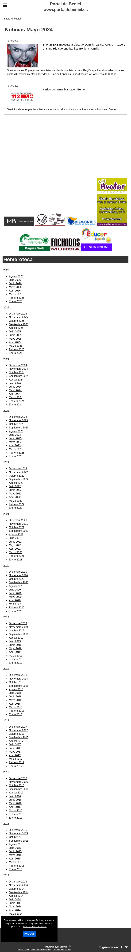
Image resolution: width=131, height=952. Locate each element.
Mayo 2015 (15, 855)
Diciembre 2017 (18, 726)
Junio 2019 (15, 645)
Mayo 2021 (15, 545)
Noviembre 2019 (18, 627)
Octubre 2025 (16, 320)
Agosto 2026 (16, 276)
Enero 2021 (15, 559)
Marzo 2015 (15, 862)
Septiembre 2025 (18, 324)
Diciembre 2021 (18, 520)
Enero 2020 (15, 611)
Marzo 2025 (15, 345)
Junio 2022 (15, 490)
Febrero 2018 (16, 710)
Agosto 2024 (16, 379)
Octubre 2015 (16, 837)
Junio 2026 (15, 283)
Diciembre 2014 (18, 881)
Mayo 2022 (15, 493)
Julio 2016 (15, 796)
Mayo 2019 (15, 648)
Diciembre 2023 (18, 417)
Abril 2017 (15, 755)
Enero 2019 (15, 662)
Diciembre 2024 (18, 365)
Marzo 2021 (15, 552)
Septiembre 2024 (18, 376)
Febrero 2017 (16, 762)
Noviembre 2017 (18, 730)
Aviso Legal (23, 949)
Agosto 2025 (16, 327)
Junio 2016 (15, 799)
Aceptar (29, 933)
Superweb (62, 947)
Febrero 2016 (16, 814)
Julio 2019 (15, 641)
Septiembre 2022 (18, 479)
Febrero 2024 (16, 401)
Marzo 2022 (15, 500)
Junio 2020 (15, 593)
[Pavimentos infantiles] (34, 249)
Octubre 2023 (16, 424)
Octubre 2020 (16, 579)
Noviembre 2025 (18, 317)
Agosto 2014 (16, 895)
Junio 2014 (15, 903)
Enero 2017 (15, 766)
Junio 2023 (15, 438)
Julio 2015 (15, 848)
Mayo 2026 (15, 287)
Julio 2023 (15, 434)
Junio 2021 (15, 541)
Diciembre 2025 (18, 313)
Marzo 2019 (15, 655)
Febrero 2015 (16, 865)
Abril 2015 (15, 858)
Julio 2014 (15, 899)
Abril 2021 (15, 548)
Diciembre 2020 (18, 571)
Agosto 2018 (16, 689)
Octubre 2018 (16, 682)
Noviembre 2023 (18, 420)
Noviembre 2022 (18, 472)
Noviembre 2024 (18, 368)
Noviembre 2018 (18, 678)
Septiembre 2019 (18, 634)
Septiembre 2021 (18, 530)
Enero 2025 (15, 353)
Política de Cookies (62, 949)
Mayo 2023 (15, 442)
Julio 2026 (15, 280)
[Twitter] (126, 947)
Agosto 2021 (16, 534)
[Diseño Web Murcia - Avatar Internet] (70, 947)
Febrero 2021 (16, 556)
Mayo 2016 (15, 803)
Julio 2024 (15, 383)
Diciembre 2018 (18, 675)
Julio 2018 (15, 693)
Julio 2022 (15, 486)
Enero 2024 (15, 404)
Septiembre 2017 (18, 737)
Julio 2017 (15, 744)
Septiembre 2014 (18, 892)
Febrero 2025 (16, 349)
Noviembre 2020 (18, 575)
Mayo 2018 (15, 700)
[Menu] (5, 6)
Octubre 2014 (16, 888)
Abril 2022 (15, 497)
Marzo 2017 (15, 759)
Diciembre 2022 (18, 468)
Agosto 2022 (16, 483)
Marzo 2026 (15, 294)
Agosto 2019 (16, 637)
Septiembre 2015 (18, 840)
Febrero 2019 (16, 659)
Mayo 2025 (15, 338)
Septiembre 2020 (18, 582)
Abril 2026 (15, 290)
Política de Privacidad (41, 949)
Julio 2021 (15, 538)
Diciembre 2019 (18, 623)
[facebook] (122, 947)
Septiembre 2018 (18, 685)
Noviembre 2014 (18, 885)
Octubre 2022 (16, 475)
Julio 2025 (15, 331)
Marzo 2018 (15, 707)
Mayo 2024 (15, 390)
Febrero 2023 (16, 452)
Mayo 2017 (15, 751)
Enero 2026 (15, 301)
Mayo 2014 (15, 906)
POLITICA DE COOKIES (34, 926)
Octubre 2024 (16, 372)
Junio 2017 (15, 748)
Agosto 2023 (16, 431)
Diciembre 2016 (18, 778)
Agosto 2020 (16, 586)
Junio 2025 (15, 335)
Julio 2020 (15, 589)
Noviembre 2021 (18, 523)
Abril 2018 (15, 703)
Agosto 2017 (16, 741)
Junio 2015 (15, 851)
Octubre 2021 (16, 527)
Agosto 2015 (16, 844)
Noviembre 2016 (18, 782)
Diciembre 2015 (18, 830)
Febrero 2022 (16, 504)
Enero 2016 (15, 817)
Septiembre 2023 (18, 427)
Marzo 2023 (15, 449)
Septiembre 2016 (18, 789)
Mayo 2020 (15, 596)
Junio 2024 (15, 386)
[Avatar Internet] (112, 224)
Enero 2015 (15, 869)
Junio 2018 (15, 696)
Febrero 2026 (16, 297)
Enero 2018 (15, 714)
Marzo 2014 (15, 913)
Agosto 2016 (16, 792)
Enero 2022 (15, 507)
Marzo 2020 (15, 604)
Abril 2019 (15, 652)
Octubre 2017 (16, 733)
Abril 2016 (15, 807)
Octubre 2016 (16, 785)
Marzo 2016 (15, 810)
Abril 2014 (15, 910)
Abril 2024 (15, 393)
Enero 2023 (15, 456)
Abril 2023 (15, 445)
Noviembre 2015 (18, 833)
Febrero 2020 (16, 607)
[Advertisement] (65, 151)
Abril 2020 (15, 600)
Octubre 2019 (16, 630)
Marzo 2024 (15, 397)
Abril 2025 (15, 342)
